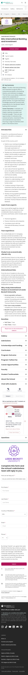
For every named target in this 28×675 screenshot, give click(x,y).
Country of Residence (8, 511)
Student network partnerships (8, 644)
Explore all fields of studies (8, 653)
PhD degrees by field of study (8, 662)
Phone (3, 534)
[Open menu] (25, 2)
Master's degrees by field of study (9, 656)
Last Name (5, 499)
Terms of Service (9, 597)
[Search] (22, 2)
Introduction (5, 9)
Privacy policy (15, 671)
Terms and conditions (6, 671)
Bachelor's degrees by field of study (10, 659)
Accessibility (22, 671)
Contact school (14, 49)
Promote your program (7, 641)
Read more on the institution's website (14, 329)
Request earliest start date (12, 67)
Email (3, 522)
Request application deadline (13, 64)
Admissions (19, 9)
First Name (5, 487)
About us (3, 638)
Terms (18, 591)
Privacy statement (5, 592)
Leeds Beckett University (8, 36)
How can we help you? (8, 475)
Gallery (12, 9)
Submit (14, 564)
